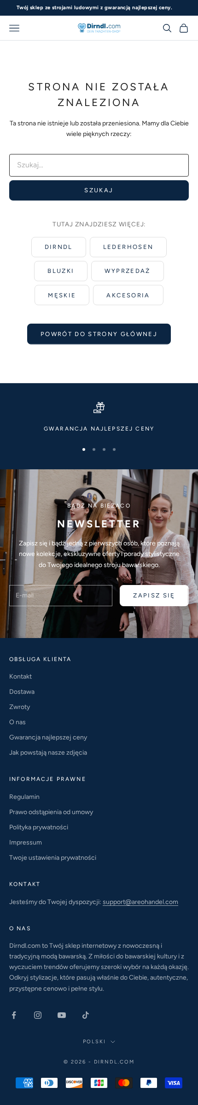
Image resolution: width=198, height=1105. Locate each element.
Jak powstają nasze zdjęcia (48, 752)
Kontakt (20, 676)
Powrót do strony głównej (99, 334)
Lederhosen (128, 246)
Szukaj (98, 190)
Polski (94, 1042)
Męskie (62, 295)
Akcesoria (128, 295)
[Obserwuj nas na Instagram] (37, 1015)
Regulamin (24, 797)
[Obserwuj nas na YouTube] (61, 1015)
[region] (99, 417)
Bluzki (60, 270)
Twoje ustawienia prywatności (52, 858)
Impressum (25, 842)
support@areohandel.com (140, 902)
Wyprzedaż (127, 270)
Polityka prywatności (38, 827)
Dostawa (22, 692)
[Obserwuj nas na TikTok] (85, 1015)
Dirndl (59, 246)
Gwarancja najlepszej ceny (48, 737)
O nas (17, 722)
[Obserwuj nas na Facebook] (13, 1015)
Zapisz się (154, 595)
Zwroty (19, 707)
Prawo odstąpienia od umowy (51, 812)
